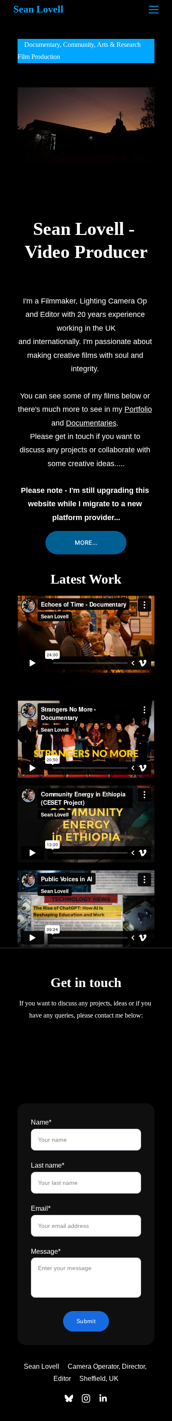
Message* (46, 1251)
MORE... (86, 542)
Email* (41, 1208)
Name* (41, 1122)
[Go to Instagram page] (86, 1398)
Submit (86, 1321)
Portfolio (138, 409)
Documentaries (91, 423)
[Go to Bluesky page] (69, 1398)
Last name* (47, 1165)
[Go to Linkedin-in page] (103, 1398)
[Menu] (154, 9)
